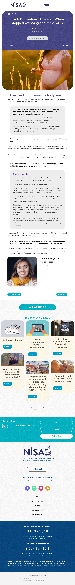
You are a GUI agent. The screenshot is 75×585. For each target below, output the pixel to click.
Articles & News (37, 510)
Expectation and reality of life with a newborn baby (62, 379)
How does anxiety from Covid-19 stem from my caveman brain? (12, 373)
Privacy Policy (37, 515)
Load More (37, 409)
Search (39, 469)
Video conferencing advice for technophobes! (37, 343)
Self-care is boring (12, 340)
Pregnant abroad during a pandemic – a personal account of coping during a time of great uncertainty (37, 383)
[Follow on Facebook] (27, 488)
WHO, (30, 536)
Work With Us (37, 501)
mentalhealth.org (40, 538)
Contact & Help (37, 497)
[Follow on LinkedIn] (47, 488)
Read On (7, 347)
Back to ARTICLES (38, 38)
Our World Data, (37, 536)
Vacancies (37, 506)
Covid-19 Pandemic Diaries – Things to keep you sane (62, 342)
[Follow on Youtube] (40, 488)
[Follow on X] (34, 488)
